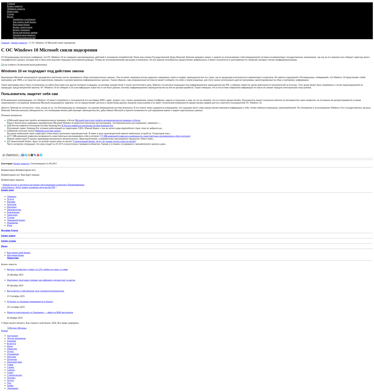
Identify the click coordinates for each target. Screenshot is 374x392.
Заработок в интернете (24, 19)
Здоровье (11, 341)
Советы (11, 370)
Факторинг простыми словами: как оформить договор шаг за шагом (41, 280)
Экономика (12, 388)
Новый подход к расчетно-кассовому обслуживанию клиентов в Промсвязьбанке (43, 184)
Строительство (14, 375)
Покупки (11, 356)
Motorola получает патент (48, 131)
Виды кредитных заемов (25, 32)
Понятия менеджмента (24, 35)
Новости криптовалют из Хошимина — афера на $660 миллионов (40, 312)
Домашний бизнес (16, 220)
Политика (12, 359)
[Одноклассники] (28, 155)
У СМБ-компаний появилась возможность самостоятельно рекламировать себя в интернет (145, 136)
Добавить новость (16, 9)
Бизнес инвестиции (22, 27)
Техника (11, 378)
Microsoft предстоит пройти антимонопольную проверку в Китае (107, 120)
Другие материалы (16, 338)
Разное (4, 330)
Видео (10, 16)
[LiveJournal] (35, 155)
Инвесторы (12, 11)
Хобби (10, 385)
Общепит (11, 196)
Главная (11, 3)
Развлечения (13, 212)
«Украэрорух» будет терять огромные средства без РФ (28, 187)
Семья (10, 364)
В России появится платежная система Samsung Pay (87, 125)
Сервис (10, 367)
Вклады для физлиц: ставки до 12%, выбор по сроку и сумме (37, 269)
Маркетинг (13, 258)
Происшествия (14, 362)
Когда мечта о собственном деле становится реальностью (35, 291)
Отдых (10, 351)
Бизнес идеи (7, 190)
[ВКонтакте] (22, 155)
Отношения (13, 354)
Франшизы (12, 223)
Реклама (11, 201)
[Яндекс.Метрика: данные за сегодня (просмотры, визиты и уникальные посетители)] (16, 328)
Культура (11, 343)
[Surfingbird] (41, 155)
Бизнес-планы (8, 241)
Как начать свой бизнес (24, 22)
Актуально (12, 335)
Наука (10, 346)
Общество (12, 349)
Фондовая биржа (21, 24)
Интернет (12, 207)
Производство (14, 209)
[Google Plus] (38, 155)
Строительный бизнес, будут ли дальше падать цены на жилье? (104, 141)
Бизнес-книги (8, 235)
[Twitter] (25, 155)
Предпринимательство (24, 38)
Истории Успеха (9, 230)
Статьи (10, 14)
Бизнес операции (21, 30)
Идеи (9, 225)
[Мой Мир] (31, 155)
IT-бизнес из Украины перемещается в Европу (30, 301)
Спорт (10, 372)
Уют (9, 383)
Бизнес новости (15, 6)
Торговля (11, 204)
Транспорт (12, 215)
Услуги (10, 199)
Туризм (10, 217)
